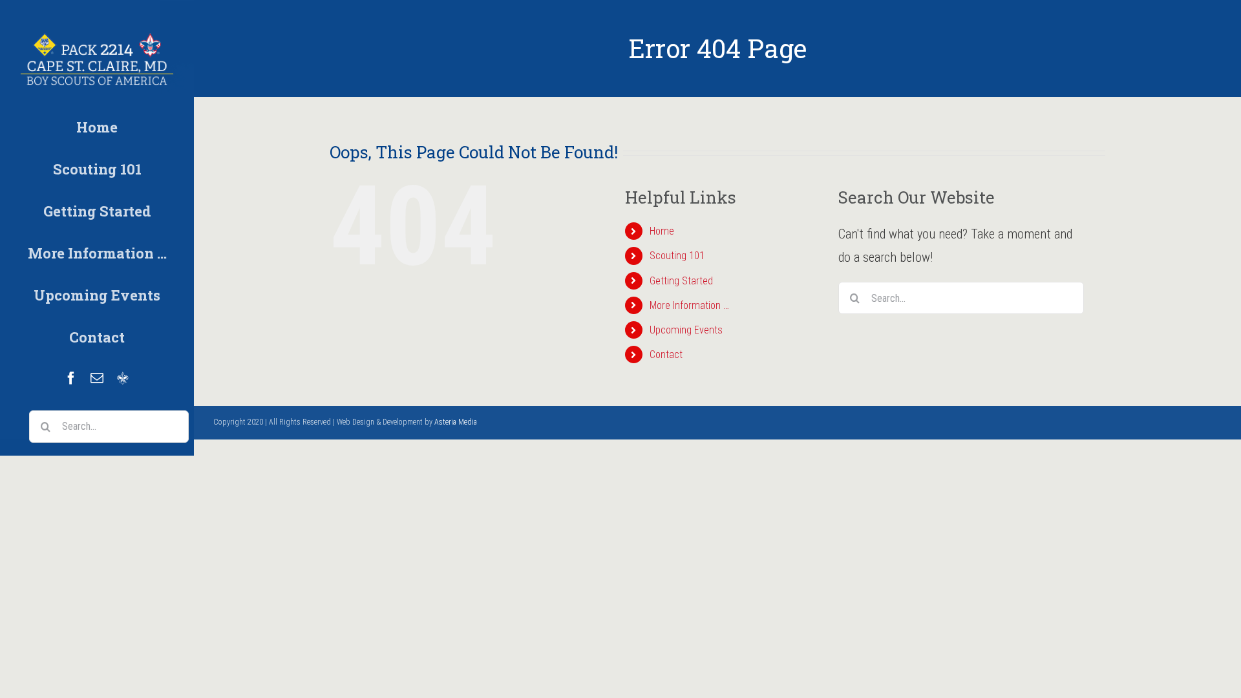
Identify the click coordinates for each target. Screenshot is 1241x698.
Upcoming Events (686, 330)
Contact (666, 354)
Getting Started (681, 281)
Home (662, 231)
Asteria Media (455, 422)
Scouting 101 (677, 255)
